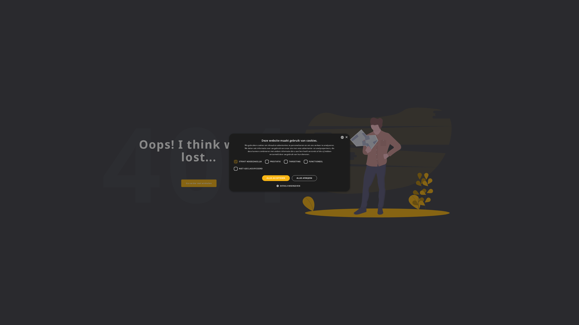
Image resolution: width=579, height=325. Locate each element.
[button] (289, 186)
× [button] (346, 137)
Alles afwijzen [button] (304, 178)
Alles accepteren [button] (276, 178)
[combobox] (342, 137)
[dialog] (289, 162)
